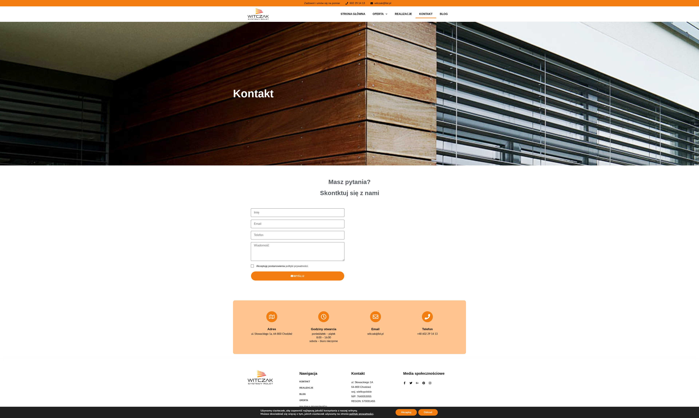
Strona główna (353, 13)
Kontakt (426, 13)
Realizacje (403, 13)
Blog (444, 13)
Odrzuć (428, 412)
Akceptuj (406, 412)
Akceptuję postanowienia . (282, 266)
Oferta (378, 13)
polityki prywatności (297, 266)
